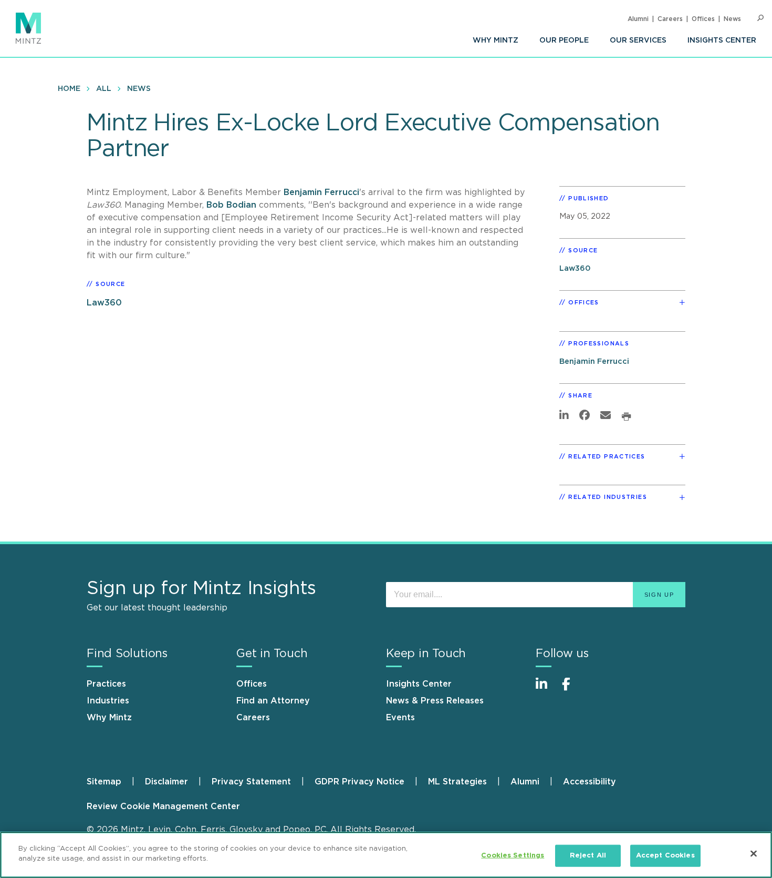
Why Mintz (495, 40)
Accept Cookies (665, 855)
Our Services (638, 40)
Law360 (104, 303)
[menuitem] (495, 40)
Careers (670, 19)
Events (400, 717)
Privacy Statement (251, 782)
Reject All (588, 855)
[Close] (753, 853)
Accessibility (589, 782)
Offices (703, 19)
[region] (386, 855)
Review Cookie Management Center (163, 806)
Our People (564, 40)
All (103, 89)
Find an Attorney (273, 701)
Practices (106, 684)
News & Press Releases (435, 701)
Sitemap (104, 782)
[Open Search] (760, 18)
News (732, 19)
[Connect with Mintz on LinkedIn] (546, 689)
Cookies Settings (512, 855)
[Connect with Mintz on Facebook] (572, 689)
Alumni (638, 19)
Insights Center (721, 40)
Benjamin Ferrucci (321, 192)
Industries (108, 701)
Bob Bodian (232, 205)
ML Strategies (457, 782)
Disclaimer (166, 782)
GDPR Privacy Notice (359, 782)
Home (69, 89)
